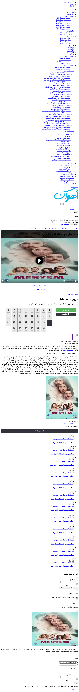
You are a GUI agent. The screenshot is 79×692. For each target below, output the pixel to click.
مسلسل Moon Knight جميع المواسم (59, 98)
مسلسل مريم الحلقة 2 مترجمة (62, 476)
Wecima (71, 341)
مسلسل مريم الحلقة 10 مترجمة (62, 465)
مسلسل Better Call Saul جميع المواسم (58, 116)
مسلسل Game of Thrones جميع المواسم (58, 103)
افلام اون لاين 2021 (68, 45)
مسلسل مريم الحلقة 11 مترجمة (62, 521)
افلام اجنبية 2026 (65, 38)
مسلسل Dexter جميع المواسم (61, 112)
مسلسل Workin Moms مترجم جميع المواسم (56, 129)
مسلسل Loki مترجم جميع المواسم (59, 120)
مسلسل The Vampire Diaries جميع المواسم (57, 80)
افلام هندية (71, 49)
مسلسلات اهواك (69, 56)
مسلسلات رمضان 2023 (63, 25)
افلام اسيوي (70, 52)
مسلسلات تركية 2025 (67, 182)
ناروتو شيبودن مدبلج (64, 158)
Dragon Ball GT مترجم (63, 142)
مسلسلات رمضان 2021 (63, 29)
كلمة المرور (74, 222)
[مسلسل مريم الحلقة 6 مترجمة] (63, 439)
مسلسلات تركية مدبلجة (63, 69)
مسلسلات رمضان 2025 (63, 20)
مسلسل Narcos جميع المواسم (61, 96)
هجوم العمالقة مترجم (64, 154)
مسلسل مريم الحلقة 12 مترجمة (62, 454)
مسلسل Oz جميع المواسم (62, 94)
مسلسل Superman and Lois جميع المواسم (57, 87)
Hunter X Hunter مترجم (63, 149)
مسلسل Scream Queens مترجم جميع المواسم (56, 123)
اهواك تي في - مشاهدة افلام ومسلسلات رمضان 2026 (60, 228)
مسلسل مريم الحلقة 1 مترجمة (62, 544)
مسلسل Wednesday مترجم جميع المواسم (57, 127)
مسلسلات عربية (65, 58)
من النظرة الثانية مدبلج (63, 171)
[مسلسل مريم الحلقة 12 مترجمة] (63, 450)
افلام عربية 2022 (65, 32)
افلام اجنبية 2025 (65, 40)
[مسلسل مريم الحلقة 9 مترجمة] (63, 529)
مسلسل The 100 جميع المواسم (61, 83)
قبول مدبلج (67, 167)
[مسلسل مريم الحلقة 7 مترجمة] (63, 551)
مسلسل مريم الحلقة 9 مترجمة (62, 532)
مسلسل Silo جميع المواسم (62, 91)
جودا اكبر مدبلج (66, 165)
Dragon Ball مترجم (64, 147)
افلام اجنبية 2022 (65, 41)
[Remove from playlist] (70, 437)
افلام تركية (71, 47)
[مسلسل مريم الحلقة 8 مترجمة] (63, 562)
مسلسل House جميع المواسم (61, 100)
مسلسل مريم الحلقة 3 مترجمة (62, 510)
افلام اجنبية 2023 (65, 43)
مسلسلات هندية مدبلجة (67, 178)
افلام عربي (70, 31)
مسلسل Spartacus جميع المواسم (60, 89)
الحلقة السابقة (38, 286)
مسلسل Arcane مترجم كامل (61, 160)
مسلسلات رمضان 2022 (63, 27)
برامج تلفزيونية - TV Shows (65, 176)
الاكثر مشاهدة (70, 12)
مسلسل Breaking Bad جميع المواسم (59, 114)
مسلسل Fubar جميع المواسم (61, 105)
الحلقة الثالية (39, 289)
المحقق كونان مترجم (64, 134)
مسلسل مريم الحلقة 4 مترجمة (62, 499)
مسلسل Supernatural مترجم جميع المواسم (57, 125)
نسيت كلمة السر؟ (64, 224)
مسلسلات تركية (69, 65)
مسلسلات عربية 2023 (64, 62)
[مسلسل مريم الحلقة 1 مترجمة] (63, 540)
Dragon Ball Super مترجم (62, 145)
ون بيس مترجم (66, 132)
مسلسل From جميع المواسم (62, 107)
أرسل (75, 682)
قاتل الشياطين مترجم (64, 151)
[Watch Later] (73, 437)
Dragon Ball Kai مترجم (63, 143)
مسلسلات (71, 4)
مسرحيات (71, 172)
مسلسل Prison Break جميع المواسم (59, 92)
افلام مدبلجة (70, 54)
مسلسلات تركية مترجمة (63, 67)
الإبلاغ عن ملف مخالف (66, 588)
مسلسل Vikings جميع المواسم (61, 74)
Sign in (72, 6)
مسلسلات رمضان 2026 (63, 18)
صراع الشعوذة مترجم (64, 152)
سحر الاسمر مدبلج (65, 169)
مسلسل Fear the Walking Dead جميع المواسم (56, 111)
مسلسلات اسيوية (68, 162)
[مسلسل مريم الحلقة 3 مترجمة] (63, 506)
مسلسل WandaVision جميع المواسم (59, 72)
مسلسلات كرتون (69, 131)
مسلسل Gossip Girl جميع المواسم (60, 102)
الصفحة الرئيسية (69, 2)
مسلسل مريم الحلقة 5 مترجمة (62, 488)
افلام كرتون (70, 51)
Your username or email (71, 220)
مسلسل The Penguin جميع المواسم (59, 82)
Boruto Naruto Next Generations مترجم (58, 140)
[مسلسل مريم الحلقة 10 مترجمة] (63, 461)
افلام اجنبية (70, 36)
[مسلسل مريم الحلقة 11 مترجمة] (63, 517)
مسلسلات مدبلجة (68, 174)
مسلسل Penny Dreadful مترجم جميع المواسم (56, 122)
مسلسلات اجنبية (69, 71)
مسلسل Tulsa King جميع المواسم (60, 76)
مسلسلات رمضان (68, 16)
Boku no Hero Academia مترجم (61, 156)
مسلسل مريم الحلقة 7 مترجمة (62, 555)
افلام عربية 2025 (69, 183)
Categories (75, 9)
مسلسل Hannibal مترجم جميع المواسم (58, 118)
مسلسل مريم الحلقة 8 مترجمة (62, 566)
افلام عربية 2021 (65, 34)
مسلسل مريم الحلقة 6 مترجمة (62, 443)
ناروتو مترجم (66, 136)
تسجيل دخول (74, 224)
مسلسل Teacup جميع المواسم (61, 85)
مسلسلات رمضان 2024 (63, 23)
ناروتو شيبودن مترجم (64, 138)
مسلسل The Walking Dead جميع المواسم (57, 78)
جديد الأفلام (70, 14)
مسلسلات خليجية (65, 63)
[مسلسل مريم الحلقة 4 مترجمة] (63, 495)
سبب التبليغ (74, 580)
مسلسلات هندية (69, 163)
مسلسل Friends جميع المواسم (61, 109)
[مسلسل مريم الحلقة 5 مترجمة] (63, 484)
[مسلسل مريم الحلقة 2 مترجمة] (63, 472)
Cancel (75, 588)
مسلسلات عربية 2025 (67, 180)
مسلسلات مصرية (65, 60)
